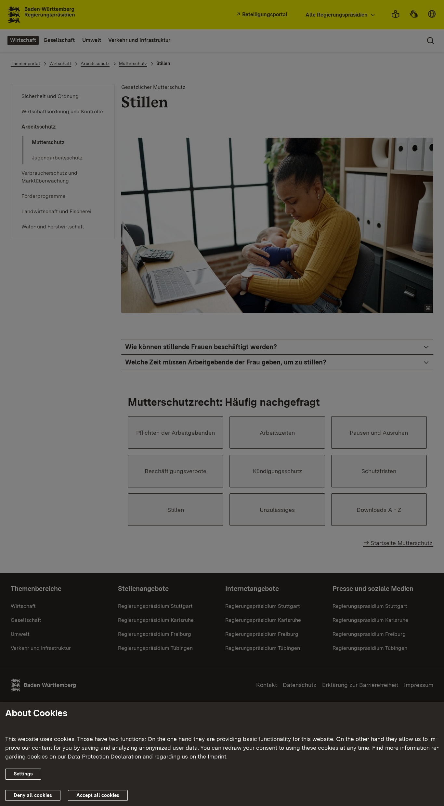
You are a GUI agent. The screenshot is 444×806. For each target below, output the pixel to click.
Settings (23, 774)
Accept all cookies (97, 795)
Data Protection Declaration (104, 756)
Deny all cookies (33, 795)
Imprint (217, 756)
